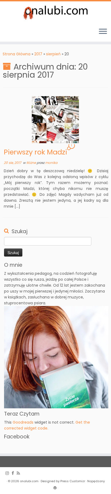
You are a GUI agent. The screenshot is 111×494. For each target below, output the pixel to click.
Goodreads (23, 422)
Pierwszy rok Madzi (35, 152)
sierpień (53, 54)
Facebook (16, 436)
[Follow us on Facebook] (14, 473)
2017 (38, 54)
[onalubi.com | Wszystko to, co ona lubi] (55, 12)
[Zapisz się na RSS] (20, 473)
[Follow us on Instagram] (8, 473)
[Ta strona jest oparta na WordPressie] (55, 487)
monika (51, 162)
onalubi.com (29, 481)
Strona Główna (16, 54)
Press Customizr (72, 481)
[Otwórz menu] (103, 32)
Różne (31, 162)
